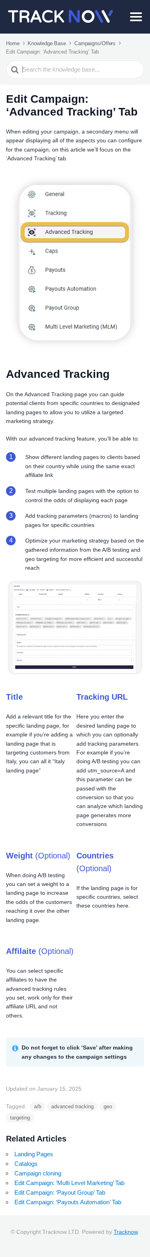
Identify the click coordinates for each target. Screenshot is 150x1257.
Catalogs (26, 1163)
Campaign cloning (37, 1173)
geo (108, 1106)
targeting (20, 1118)
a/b (37, 1106)
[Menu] (136, 16)
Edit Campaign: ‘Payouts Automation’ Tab (67, 1202)
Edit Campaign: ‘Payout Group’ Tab (59, 1192)
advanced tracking (72, 1106)
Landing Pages (33, 1154)
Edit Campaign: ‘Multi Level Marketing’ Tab (69, 1182)
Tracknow (126, 1232)
